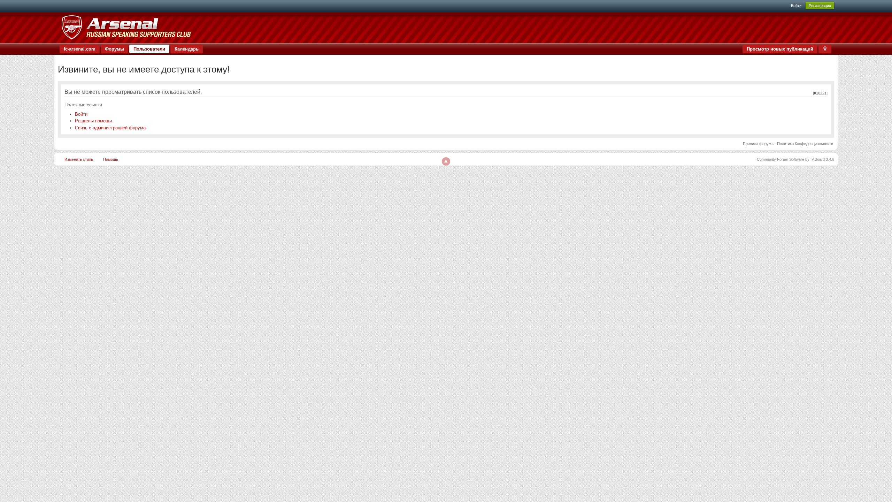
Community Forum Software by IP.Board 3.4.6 (795, 159)
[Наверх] (446, 161)
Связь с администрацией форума (110, 127)
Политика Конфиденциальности (805, 144)
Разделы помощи (93, 120)
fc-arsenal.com (79, 49)
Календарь (187, 49)
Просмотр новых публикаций (780, 49)
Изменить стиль (78, 159)
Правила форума (758, 144)
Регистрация (820, 5)
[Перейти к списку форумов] (126, 27)
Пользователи (149, 49)
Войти (796, 5)
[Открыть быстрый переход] (824, 49)
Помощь (110, 159)
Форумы (114, 49)
